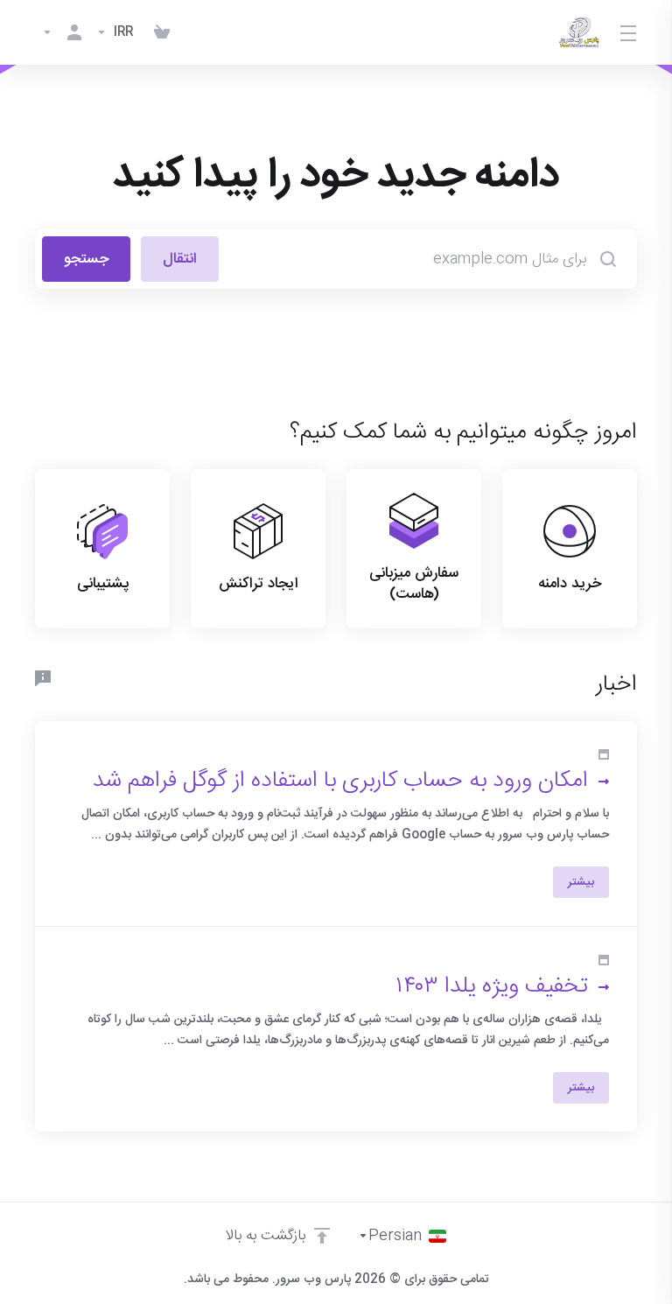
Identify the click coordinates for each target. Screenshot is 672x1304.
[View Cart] (162, 32)
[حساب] (62, 32)
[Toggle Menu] (628, 32)
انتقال (180, 259)
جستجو (86, 259)
